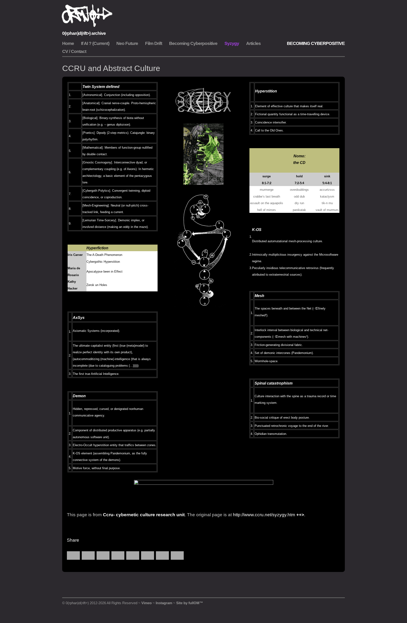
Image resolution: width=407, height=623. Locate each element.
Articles (253, 43)
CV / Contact (74, 51)
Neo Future (127, 43)
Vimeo (146, 603)
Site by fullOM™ (189, 603)
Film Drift (153, 43)
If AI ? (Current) (95, 43)
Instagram (164, 603)
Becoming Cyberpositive (193, 43)
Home (68, 43)
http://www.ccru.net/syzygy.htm (264, 514)
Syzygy (231, 43)
